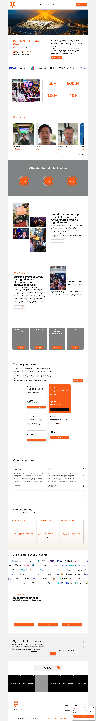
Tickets (49, 4)
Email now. (60, 423)
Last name (69, 640)
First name (52, 640)
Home (29, 4)
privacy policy (33, 651)
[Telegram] (21, 709)
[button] (93, 707)
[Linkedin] (14, 709)
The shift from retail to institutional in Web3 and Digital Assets (46, 534)
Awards (39, 4)
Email (51, 645)
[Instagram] (17, 709)
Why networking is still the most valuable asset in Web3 (23, 534)
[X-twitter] (19, 709)
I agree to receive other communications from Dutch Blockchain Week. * (64, 650)
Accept (84, 716)
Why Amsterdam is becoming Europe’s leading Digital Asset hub (72, 534)
